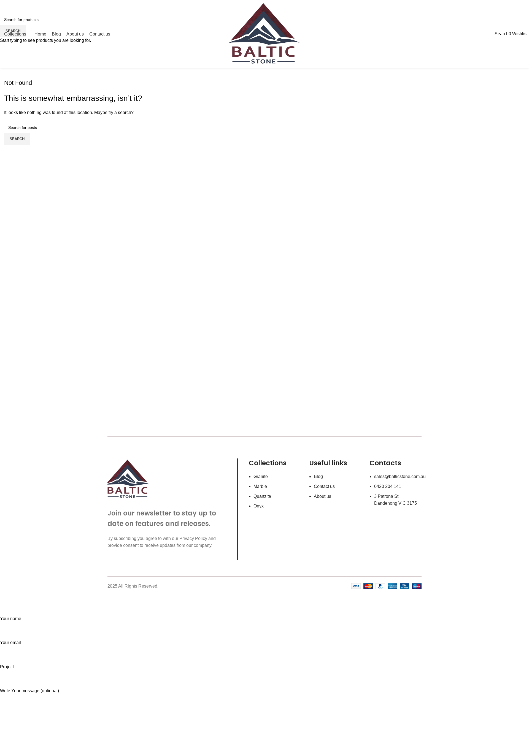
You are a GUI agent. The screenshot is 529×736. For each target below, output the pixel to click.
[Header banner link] (264, 368)
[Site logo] (265, 33)
